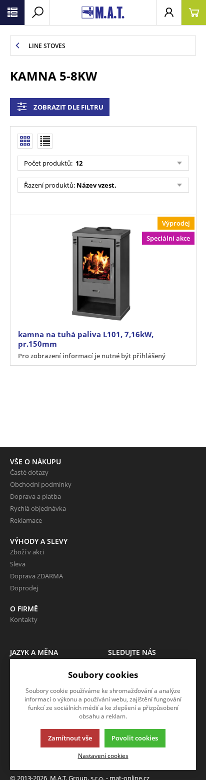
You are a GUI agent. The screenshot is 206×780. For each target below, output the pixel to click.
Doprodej (24, 587)
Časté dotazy (29, 472)
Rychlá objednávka (38, 508)
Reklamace (26, 520)
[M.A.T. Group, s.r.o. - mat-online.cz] (103, 12)
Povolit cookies (135, 737)
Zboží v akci (27, 551)
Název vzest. (96, 185)
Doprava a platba (35, 496)
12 (78, 163)
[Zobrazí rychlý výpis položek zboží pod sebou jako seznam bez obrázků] (45, 141)
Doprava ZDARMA (36, 575)
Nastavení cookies (103, 755)
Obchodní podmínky (41, 484)
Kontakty (24, 619)
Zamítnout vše (70, 737)
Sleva (18, 563)
